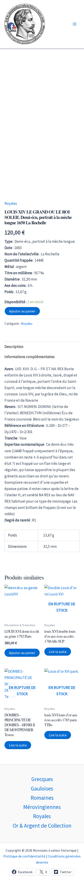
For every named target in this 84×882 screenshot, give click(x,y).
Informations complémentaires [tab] (29, 356)
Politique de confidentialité (24, 856)
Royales (10, 203)
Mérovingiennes (42, 807)
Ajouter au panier (22, 311)
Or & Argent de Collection (42, 825)
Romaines (42, 797)
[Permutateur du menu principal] (75, 24)
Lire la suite (58, 651)
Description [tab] (13, 346)
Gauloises (42, 788)
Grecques (42, 779)
